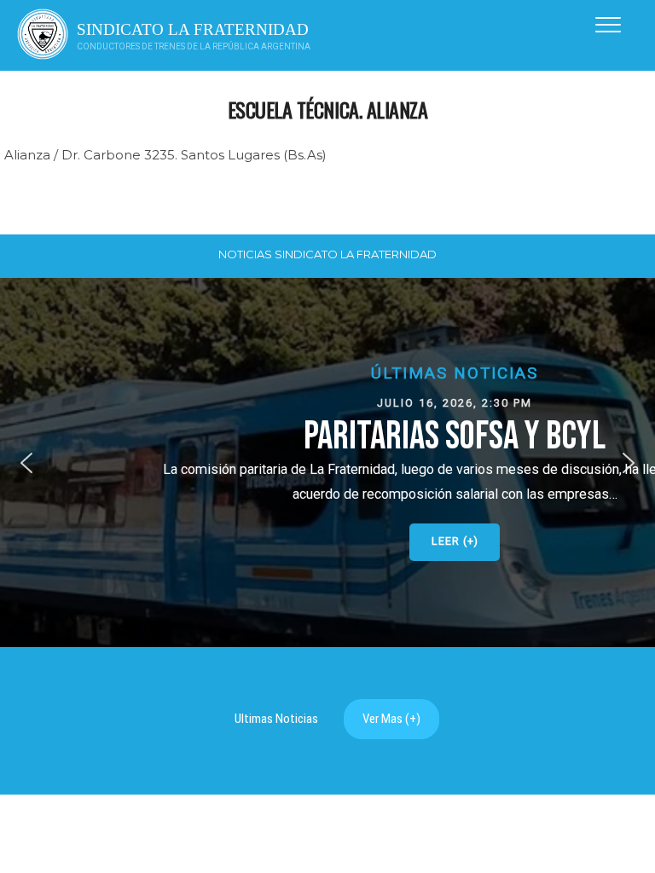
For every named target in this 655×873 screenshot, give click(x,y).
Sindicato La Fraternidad (193, 29)
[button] (327, 462)
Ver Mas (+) (391, 718)
